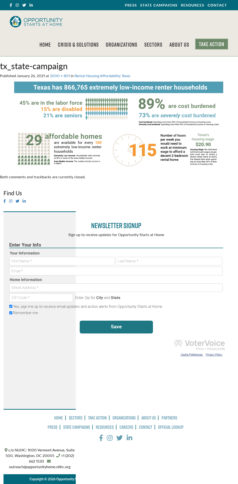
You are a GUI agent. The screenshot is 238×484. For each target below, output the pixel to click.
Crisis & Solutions (78, 44)
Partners (169, 418)
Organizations (121, 44)
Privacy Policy (110, 479)
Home (45, 44)
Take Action (211, 44)
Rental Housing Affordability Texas (102, 75)
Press (131, 5)
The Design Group (190, 479)
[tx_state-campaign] (119, 125)
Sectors (153, 44)
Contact (217, 5)
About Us (179, 44)
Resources (192, 5)
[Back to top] (225, 471)
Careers (126, 427)
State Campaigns (159, 5)
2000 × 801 (60, 75)
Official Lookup (171, 427)
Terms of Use (133, 479)
